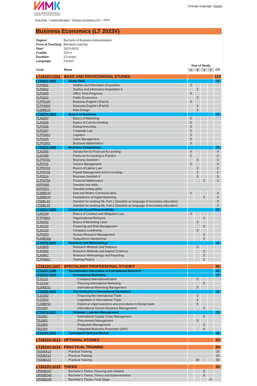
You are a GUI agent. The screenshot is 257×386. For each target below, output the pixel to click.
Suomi (217, 6)
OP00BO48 (44, 375)
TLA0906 (42, 251)
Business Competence (84, 147)
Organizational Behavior (89, 218)
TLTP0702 (43, 168)
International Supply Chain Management (104, 316)
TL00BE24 (43, 110)
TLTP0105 (43, 101)
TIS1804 (42, 324)
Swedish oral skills (85, 184)
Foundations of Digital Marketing (94, 197)
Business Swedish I (86, 159)
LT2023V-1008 (46, 270)
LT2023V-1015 (48, 367)
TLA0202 (42, 222)
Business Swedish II (86, 176)
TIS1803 (42, 320)
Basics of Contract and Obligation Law (98, 213)
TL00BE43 (43, 193)
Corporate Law (83, 130)
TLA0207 (42, 118)
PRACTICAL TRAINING (83, 347)
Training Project (83, 259)
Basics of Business (82, 114)
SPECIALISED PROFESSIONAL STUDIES (99, 266)
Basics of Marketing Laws (90, 222)
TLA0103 (42, 230)
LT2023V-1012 (46, 333)
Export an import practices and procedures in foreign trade (116, 304)
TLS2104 (42, 283)
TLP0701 (42, 164)
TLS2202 (42, 295)
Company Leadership (87, 230)
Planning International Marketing (99, 283)
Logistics (79, 135)
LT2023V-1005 (46, 209)
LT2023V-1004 (46, 147)
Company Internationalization (97, 279)
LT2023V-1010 (46, 291)
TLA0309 (42, 155)
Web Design (81, 110)
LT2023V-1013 (48, 340)
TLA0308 (42, 151)
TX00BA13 (43, 351)
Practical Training (80, 351)
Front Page (41, 20)
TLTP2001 (43, 135)
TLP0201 (42, 97)
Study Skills (76, 81)
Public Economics (85, 97)
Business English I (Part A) (91, 101)
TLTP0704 (43, 180)
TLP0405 (42, 93)
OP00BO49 (44, 379)
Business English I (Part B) (91, 106)
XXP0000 (42, 184)
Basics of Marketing (86, 118)
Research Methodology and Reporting (98, 255)
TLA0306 (42, 122)
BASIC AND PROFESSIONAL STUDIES (97, 76)
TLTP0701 (43, 159)
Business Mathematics (88, 143)
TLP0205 (42, 139)
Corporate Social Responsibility (91, 209)
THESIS (70, 367)
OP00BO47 (44, 371)
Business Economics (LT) (86, 20)
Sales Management (86, 139)
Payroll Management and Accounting (97, 172)
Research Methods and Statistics (95, 247)
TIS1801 (42, 316)
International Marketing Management (102, 287)
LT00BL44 (43, 201)
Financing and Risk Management (95, 226)
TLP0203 (42, 234)
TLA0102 (42, 226)
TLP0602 (42, 89)
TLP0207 (42, 130)
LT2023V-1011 (46, 312)
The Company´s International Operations (102, 291)
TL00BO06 (43, 238)
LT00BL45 (43, 205)
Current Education (59, 20)
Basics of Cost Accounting (90, 122)
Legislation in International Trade (99, 299)
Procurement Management (95, 320)
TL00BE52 (43, 304)
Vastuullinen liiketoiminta (89, 238)
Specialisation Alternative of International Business (104, 270)
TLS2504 (42, 299)
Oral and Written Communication (94, 193)
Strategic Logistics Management (96, 312)
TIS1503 (42, 308)
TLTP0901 (43, 259)
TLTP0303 (43, 106)
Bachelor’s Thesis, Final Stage (89, 379)
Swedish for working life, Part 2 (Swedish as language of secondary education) (125, 205)
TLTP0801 (43, 218)
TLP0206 (42, 126)
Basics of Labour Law (87, 168)
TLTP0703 (43, 172)
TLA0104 (42, 213)
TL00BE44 (43, 197)
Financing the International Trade (100, 295)
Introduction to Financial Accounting (97, 151)
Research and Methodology (88, 243)
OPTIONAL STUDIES (82, 340)
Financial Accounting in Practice (94, 155)
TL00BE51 (43, 287)
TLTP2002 (43, 143)
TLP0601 (42, 85)
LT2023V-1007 (48, 266)
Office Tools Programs (87, 93)
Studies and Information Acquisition (96, 85)
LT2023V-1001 (48, 76)
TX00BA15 (43, 359)
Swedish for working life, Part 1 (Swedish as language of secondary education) (125, 201)
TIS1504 (42, 329)
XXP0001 (42, 189)
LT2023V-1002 (46, 81)
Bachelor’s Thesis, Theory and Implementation (99, 375)
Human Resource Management (94, 234)
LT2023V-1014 (48, 347)
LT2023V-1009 (46, 275)
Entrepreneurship (84, 126)
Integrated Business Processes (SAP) (103, 329)
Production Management (94, 324)
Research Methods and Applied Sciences (100, 251)
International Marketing (89, 275)
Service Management (87, 164)
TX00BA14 (43, 355)
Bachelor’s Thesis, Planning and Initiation (96, 371)
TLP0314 (42, 176)
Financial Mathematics (88, 180)
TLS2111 (42, 279)
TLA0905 (42, 247)
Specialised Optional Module (88, 333)
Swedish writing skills (87, 189)
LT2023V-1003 (46, 114)
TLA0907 (42, 255)
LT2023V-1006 (46, 243)
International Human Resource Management (107, 308)
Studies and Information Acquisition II (97, 89)
